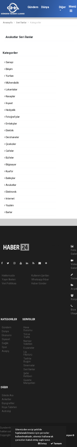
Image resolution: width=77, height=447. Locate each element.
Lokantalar (11, 89)
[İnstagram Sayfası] (15, 263)
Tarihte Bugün (27, 360)
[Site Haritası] (41, 263)
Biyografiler (8, 403)
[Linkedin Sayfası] (28, 263)
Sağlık (5, 343)
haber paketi (7, 438)
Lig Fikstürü (27, 353)
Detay (43, 443)
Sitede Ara (7, 395)
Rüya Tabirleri (9, 407)
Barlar (8, 212)
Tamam (57, 443)
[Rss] (34, 263)
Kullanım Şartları (40, 275)
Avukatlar (10, 184)
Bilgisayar (10, 164)
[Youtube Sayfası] (22, 263)
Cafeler (9, 150)
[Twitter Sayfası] (9, 263)
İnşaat (9, 103)
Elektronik (10, 191)
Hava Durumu (27, 329)
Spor (4, 347)
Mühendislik (12, 82)
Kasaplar (10, 96)
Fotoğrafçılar (12, 116)
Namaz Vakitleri (27, 342)
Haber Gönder (39, 283)
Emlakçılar (11, 123)
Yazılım (9, 205)
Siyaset (6, 339)
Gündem (33, 7)
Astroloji (6, 411)
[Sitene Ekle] (47, 263)
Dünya (45, 7)
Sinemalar (29, 365)
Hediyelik (10, 110)
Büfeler (9, 157)
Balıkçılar (10, 178)
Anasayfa (8, 22)
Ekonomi (6, 335)
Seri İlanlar (21, 22)
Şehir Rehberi (27, 375)
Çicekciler (10, 144)
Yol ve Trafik (26, 335)
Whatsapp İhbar (40, 279)
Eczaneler (28, 347)
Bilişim (9, 69)
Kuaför (9, 171)
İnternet (10, 198)
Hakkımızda (8, 275)
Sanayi (9, 62)
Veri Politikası (9, 283)
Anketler (6, 399)
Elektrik (9, 130)
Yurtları (9, 75)
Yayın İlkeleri (8, 279)
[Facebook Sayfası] (3, 263)
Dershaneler (12, 137)
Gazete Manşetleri (29, 381)
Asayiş (5, 351)
